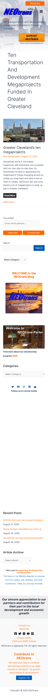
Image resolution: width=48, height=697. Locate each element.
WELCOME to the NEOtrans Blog (24, 274)
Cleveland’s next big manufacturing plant (23, 538)
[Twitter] (19, 633)
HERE (15, 356)
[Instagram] (24, 633)
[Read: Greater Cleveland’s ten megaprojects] (24, 130)
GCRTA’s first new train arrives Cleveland (23, 520)
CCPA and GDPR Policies (24, 641)
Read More (9, 195)
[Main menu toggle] (41, 11)
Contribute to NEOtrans (24, 656)
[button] (35, 3)
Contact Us (24, 625)
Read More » (9, 202)
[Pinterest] (32, 633)
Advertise (24, 629)
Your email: (8, 218)
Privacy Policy (24, 638)
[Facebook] (15, 633)
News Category (11, 259)
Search (6, 243)
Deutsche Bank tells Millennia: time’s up (22, 529)
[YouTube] (28, 633)
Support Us (24, 678)
